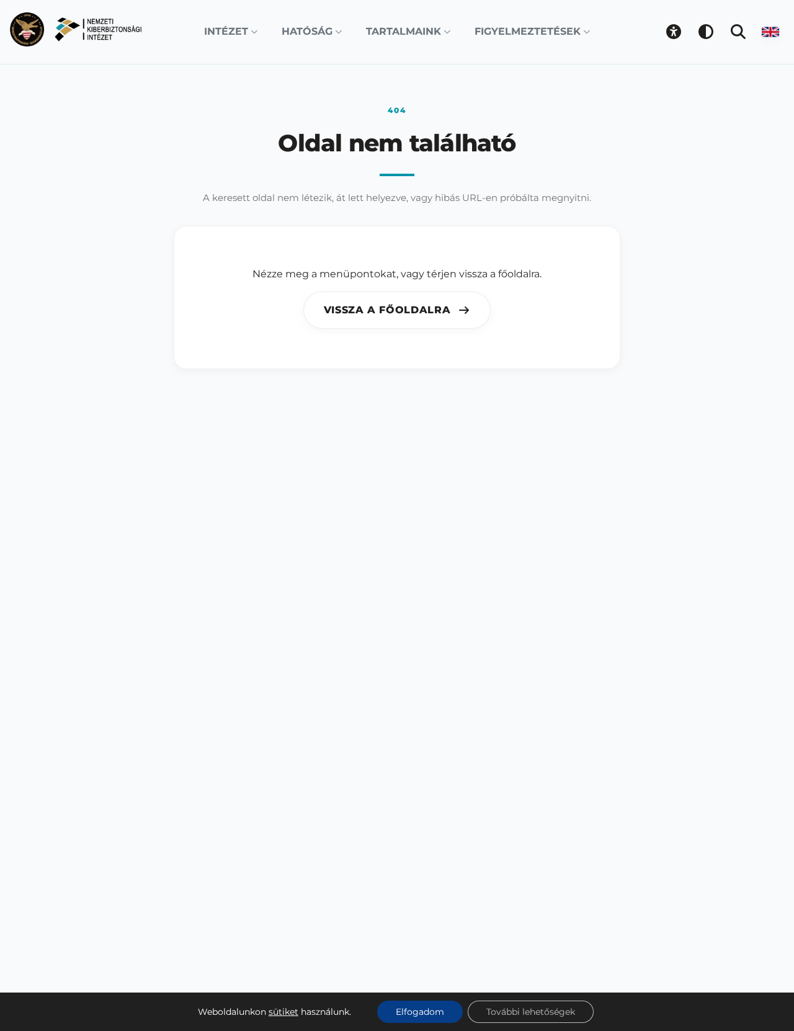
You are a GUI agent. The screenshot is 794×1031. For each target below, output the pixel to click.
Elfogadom (420, 1011)
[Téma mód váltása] (706, 31)
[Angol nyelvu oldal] (770, 31)
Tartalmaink (403, 31)
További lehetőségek (530, 1011)
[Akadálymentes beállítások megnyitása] (673, 31)
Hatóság (307, 31)
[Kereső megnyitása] (738, 31)
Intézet (226, 31)
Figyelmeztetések (528, 31)
